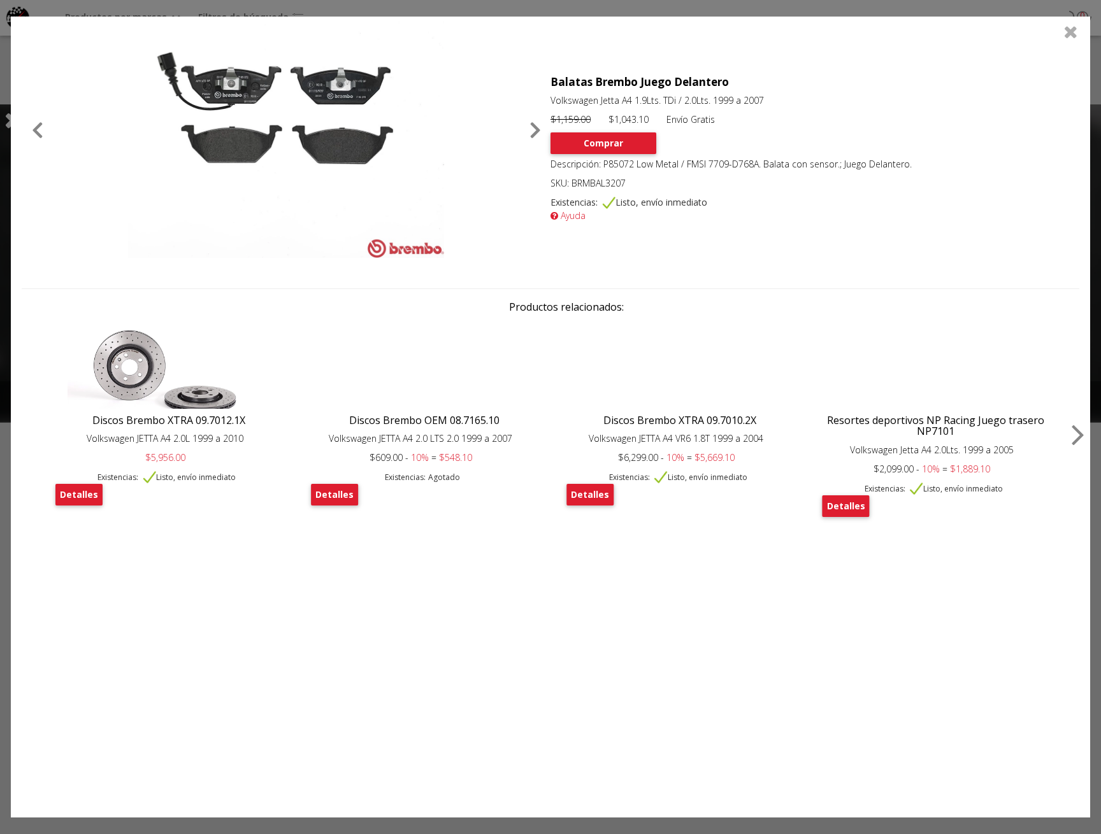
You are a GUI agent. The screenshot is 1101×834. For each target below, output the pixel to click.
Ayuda (572, 215)
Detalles (79, 494)
